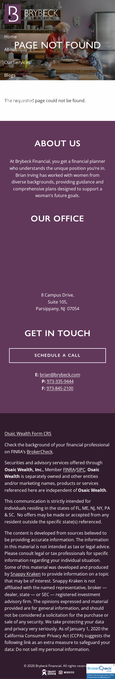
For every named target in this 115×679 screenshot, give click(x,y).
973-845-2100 (60, 388)
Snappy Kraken (25, 574)
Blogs (10, 75)
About (10, 49)
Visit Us (12, 88)
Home (10, 37)
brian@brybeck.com (60, 375)
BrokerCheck (39, 452)
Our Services (17, 62)
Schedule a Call (57, 355)
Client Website (19, 101)
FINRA (69, 470)
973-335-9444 (60, 381)
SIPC (80, 470)
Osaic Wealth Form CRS (28, 433)
